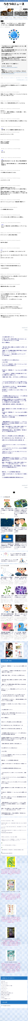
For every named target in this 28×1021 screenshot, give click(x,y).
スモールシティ (4, 988)
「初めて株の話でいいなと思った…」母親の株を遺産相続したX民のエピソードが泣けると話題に (14, 700)
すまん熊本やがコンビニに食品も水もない (9, 747)
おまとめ (3, 981)
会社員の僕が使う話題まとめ (7, 992)
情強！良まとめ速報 (5, 994)
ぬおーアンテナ (4, 982)
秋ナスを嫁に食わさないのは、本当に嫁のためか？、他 (13, 437)
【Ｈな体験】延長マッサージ (8, 336)
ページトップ (24, 327)
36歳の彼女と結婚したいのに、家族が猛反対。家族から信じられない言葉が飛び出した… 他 (13, 824)
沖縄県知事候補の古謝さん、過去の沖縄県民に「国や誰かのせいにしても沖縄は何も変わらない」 (13, 814)
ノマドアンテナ (4, 984)
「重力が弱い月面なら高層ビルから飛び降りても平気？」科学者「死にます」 (13, 680)
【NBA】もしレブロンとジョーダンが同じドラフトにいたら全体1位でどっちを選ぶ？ (13, 783)
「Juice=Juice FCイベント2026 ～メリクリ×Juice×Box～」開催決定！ (13, 773)
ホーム (26, 329)
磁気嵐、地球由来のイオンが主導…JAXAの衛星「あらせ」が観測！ (13, 788)
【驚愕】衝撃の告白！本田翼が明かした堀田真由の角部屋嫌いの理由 (12, 849)
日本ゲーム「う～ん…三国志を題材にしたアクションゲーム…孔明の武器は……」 (13, 690)
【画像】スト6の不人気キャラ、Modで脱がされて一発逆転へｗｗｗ (13, 764)
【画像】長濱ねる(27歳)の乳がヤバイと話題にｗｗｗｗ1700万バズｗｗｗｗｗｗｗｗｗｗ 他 (13, 831)
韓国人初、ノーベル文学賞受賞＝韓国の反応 (11, 471)
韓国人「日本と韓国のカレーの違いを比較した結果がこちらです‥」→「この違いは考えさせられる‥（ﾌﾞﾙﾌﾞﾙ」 (13, 809)
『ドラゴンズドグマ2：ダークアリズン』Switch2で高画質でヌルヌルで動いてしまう (13, 778)
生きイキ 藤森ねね (6, 342)
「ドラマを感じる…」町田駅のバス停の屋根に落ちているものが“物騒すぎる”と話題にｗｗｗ (13, 671)
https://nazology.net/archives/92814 (9, 67)
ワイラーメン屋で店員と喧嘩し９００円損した (8, 845)
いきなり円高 (4, 362)
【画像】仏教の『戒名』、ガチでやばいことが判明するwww (12, 675)
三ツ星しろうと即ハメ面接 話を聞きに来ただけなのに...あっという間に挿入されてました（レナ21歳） (13, 714)
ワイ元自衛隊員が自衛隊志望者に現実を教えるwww (12, 477)
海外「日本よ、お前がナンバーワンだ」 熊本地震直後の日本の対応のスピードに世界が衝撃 (13, 797)
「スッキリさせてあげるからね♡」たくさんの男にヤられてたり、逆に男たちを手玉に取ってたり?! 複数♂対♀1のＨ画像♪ (14, 383)
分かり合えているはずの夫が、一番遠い (7, 820)
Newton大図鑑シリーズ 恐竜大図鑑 (11, 868)
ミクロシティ (4, 987)
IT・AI (2, 497)
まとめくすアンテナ (5, 995)
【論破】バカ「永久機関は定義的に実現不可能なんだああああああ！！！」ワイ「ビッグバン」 (13, 685)
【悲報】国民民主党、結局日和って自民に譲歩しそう (13, 404)
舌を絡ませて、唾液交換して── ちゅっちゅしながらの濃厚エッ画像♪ (13, 667)
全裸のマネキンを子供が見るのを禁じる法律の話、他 (11, 728)
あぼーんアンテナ (4, 991)
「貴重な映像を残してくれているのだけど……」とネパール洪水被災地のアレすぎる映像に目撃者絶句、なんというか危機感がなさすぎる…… (14, 423)
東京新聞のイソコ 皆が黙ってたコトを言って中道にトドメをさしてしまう (13, 705)
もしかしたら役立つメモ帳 (6, 985)
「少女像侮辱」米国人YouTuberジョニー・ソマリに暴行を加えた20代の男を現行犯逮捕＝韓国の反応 (13, 734)
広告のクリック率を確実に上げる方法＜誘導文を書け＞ (13, 435)
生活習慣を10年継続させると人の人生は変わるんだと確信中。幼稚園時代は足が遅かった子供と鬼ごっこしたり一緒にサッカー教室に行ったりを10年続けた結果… (14, 401)
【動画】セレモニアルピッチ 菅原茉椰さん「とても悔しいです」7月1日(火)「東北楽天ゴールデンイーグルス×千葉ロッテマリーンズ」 (13, 840)
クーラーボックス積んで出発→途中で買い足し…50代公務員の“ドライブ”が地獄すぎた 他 (13, 827)
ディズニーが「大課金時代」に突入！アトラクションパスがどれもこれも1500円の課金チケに (13, 755)
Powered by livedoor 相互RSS (6, 832)
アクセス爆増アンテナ (5, 998)
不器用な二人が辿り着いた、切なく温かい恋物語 (9, 836)
